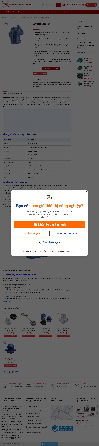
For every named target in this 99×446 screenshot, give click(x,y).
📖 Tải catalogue (32, 233)
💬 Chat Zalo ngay (49, 242)
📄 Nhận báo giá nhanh (49, 224)
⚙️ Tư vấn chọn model (67, 233)
